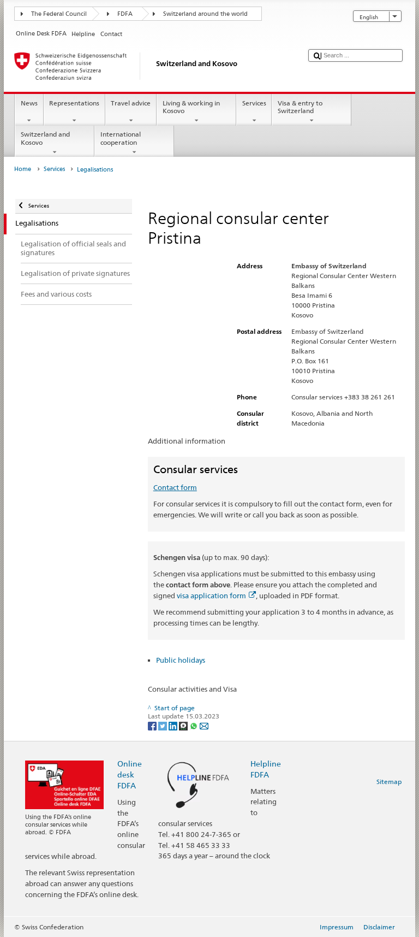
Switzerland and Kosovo (45, 138)
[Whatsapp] (194, 725)
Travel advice (131, 103)
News (29, 103)
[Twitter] (163, 725)
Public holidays (180, 660)
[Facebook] (153, 725)
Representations (74, 103)
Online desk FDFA (129, 774)
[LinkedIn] (174, 725)
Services (254, 103)
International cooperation (120, 138)
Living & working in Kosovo (191, 107)
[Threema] (184, 725)
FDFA (125, 13)
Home (22, 169)
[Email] (204, 725)
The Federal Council (59, 13)
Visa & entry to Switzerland (300, 107)
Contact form (175, 487)
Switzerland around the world (205, 13)
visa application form (211, 595)
